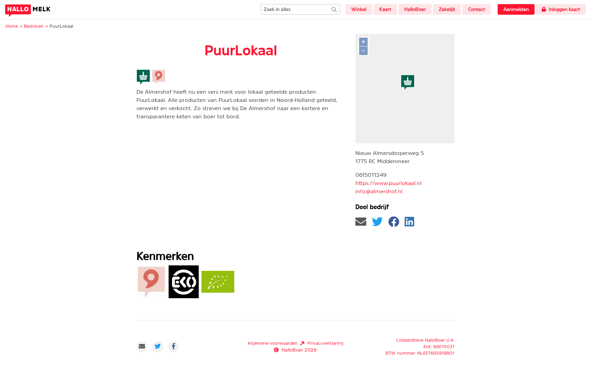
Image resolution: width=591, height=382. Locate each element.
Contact (476, 9)
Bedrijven (33, 26)
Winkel (358, 9)
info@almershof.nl (379, 191)
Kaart (385, 9)
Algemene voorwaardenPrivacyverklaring (295, 343)
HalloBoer (415, 9)
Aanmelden (516, 9)
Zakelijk (447, 9)
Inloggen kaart (564, 9)
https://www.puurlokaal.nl (388, 183)
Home (11, 26)
